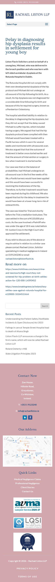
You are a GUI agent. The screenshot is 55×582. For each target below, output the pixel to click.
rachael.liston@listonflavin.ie (19, 258)
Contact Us (27, 491)
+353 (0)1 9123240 (28, 2)
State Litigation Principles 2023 (21, 353)
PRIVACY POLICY (27, 568)
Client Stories (27, 487)
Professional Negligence (27, 483)
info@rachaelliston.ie (28, 411)
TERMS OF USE (27, 576)
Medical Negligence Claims (27, 479)
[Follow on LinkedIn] (25, 417)
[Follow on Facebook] (30, 417)
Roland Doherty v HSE (16, 348)
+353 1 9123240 (29, 404)
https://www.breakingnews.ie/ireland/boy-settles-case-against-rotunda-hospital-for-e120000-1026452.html (26, 290)
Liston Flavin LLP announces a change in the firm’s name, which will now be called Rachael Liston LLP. (27, 340)
